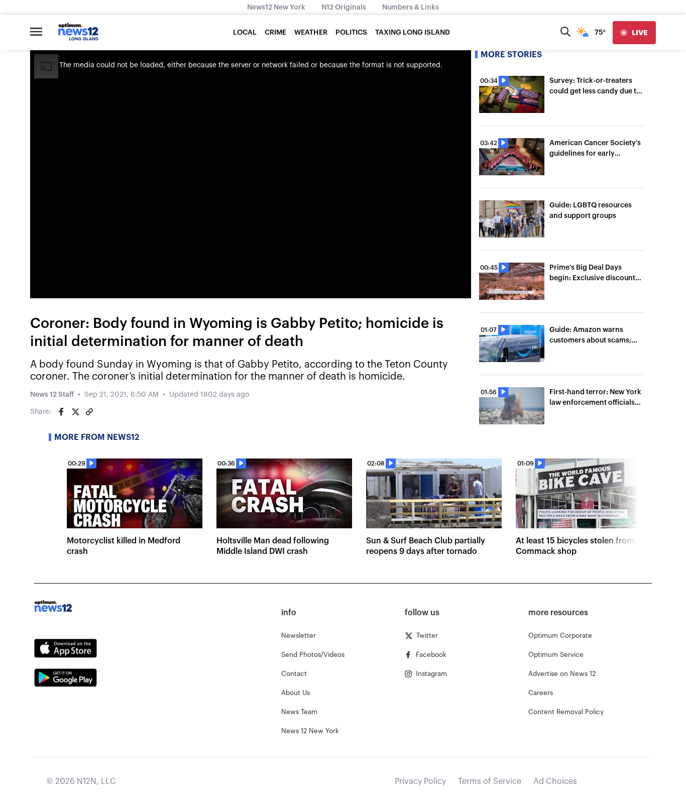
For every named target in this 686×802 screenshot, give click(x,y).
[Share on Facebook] (61, 412)
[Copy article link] (89, 412)
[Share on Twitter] (75, 412)
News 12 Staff (52, 394)
